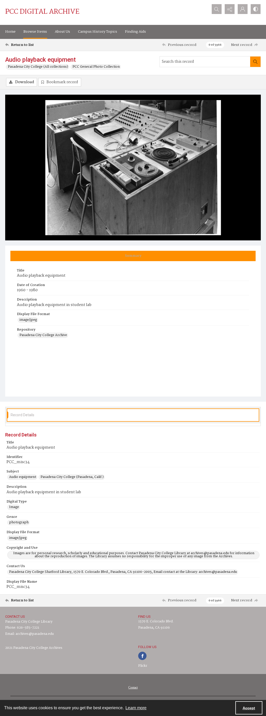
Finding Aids (135, 31)
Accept (249, 708)
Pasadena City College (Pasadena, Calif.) (72, 477)
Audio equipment (22, 477)
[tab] (133, 256)
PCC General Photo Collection (96, 66)
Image (14, 507)
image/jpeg (28, 320)
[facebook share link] (142, 656)
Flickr (142, 666)
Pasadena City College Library (28, 621)
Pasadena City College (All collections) (38, 66)
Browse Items (35, 31)
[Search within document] (255, 62)
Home (10, 31)
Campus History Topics (97, 31)
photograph (19, 522)
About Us (62, 31)
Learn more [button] (136, 708)
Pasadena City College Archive (43, 335)
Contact (133, 687)
